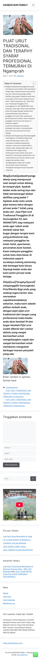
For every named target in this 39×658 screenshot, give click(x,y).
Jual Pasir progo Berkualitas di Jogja (17, 536)
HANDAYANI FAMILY (15, 4)
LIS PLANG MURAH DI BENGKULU (17, 540)
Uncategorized (12, 387)
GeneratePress (22, 655)
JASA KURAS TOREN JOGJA (14, 547)
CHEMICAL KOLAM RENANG (14, 543)
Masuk (5, 593)
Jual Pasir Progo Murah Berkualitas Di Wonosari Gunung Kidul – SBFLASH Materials (18, 569)
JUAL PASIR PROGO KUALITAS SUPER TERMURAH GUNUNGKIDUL (17, 574)
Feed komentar (9, 600)
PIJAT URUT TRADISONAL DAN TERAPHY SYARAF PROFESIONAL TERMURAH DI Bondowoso (17, 403)
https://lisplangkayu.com (13, 643)
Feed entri (7, 597)
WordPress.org (9, 603)
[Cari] (33, 478)
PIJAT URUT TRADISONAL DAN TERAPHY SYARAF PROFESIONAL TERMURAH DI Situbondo (17, 394)
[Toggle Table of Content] (33, 83)
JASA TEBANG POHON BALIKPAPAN (18, 550)
